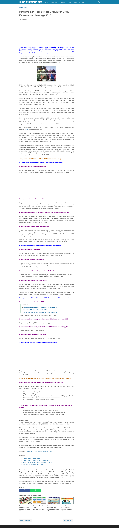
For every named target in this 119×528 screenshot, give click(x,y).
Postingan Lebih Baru (25, 520)
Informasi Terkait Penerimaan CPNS (33, 464)
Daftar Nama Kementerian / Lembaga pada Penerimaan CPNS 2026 (40, 307)
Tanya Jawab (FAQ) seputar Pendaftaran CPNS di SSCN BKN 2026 (40, 312)
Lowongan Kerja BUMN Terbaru (32, 458)
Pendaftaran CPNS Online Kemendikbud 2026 (35, 309)
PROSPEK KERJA (72, 2)
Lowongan (54, 2)
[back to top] (115, 524)
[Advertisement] (46, 33)
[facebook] (24, 490)
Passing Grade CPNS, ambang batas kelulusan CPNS (38, 462)
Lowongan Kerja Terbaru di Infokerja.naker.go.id (36, 460)
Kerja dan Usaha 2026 (30, 2)
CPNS (46, 2)
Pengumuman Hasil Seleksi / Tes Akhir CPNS (39, 451)
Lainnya (81, 2)
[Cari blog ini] (99, 2)
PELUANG (62, 2)
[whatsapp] (35, 490)
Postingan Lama (68, 520)
